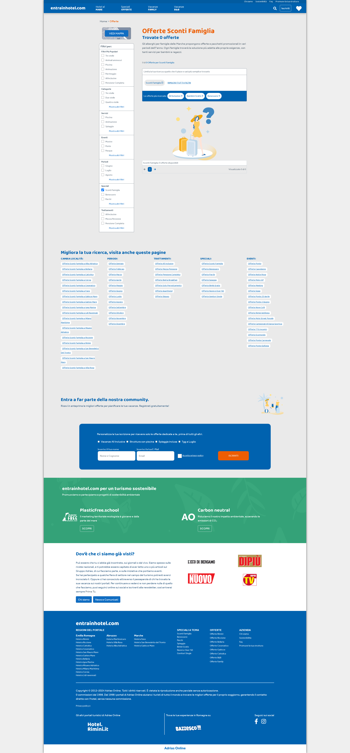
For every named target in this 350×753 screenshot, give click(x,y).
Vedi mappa (116, 33)
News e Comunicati (106, 599)
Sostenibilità (245, 638)
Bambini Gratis (194, 96)
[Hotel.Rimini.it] (98, 730)
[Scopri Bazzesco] (188, 727)
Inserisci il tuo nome (108, 449)
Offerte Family (216, 661)
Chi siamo (84, 599)
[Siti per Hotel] (175, 747)
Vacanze (153, 8)
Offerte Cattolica (218, 653)
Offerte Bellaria (217, 642)
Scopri (87, 528)
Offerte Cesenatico (219, 645)
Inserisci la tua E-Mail (148, 449)
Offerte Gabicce (217, 649)
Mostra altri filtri (116, 106)
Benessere (213, 96)
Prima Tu (90, 591)
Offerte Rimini (216, 634)
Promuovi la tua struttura (251, 645)
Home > (104, 21)
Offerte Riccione (218, 638)
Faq (241, 642)
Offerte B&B (215, 657)
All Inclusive (175, 96)
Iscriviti (233, 455)
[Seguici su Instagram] (265, 722)
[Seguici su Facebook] (258, 722)
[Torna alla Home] (68, 8)
